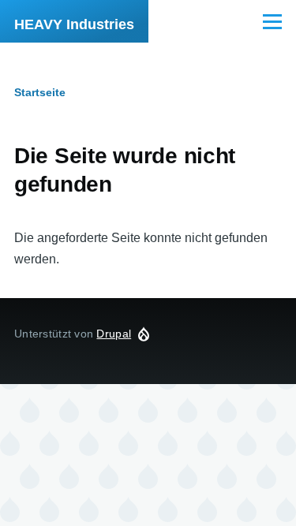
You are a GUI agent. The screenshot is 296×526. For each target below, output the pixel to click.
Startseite (40, 92)
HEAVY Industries (74, 24)
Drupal (113, 333)
